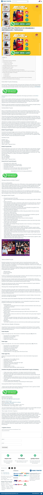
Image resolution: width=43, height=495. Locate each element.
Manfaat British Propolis (7, 62)
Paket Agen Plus (7, 76)
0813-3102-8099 (16, 399)
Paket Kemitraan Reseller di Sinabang (10, 72)
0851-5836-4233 (9, 399)
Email (3, 443)
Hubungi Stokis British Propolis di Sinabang (11, 78)
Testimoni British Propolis (7, 68)
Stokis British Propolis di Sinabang (9, 60)
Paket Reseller (7, 73)
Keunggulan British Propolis (8, 67)
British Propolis (9, 401)
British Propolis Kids (8, 64)
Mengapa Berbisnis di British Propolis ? (10, 65)
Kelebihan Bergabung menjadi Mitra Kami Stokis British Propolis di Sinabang (17, 77)
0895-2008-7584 (6, 473)
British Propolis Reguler (9, 63)
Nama (3, 439)
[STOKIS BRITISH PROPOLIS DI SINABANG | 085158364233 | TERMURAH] (21, 25)
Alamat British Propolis (9, 403)
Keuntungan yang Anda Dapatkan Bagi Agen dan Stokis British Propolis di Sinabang (18, 71)
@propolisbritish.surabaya (15, 402)
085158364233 (37, 86)
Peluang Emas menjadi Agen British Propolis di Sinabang (13, 69)
